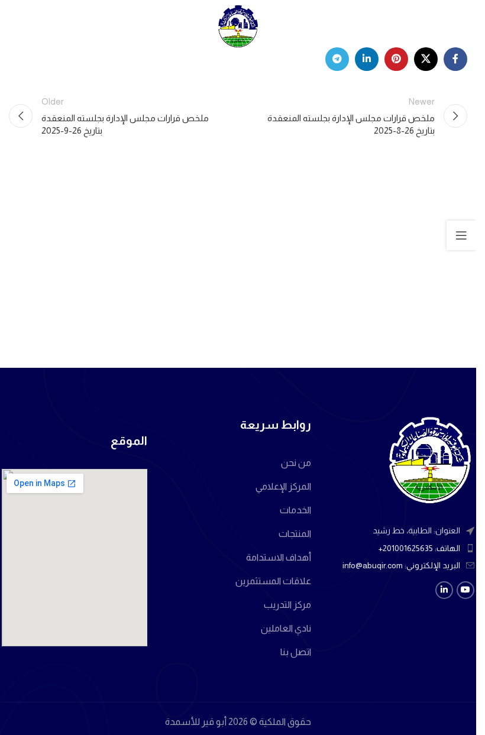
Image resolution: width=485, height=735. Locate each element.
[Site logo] (238, 26)
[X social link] (426, 59)
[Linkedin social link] (367, 59)
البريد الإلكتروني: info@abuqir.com (401, 565)
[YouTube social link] (465, 590)
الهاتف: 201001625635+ (419, 548)
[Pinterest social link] (396, 59)
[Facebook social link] (455, 59)
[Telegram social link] (337, 59)
